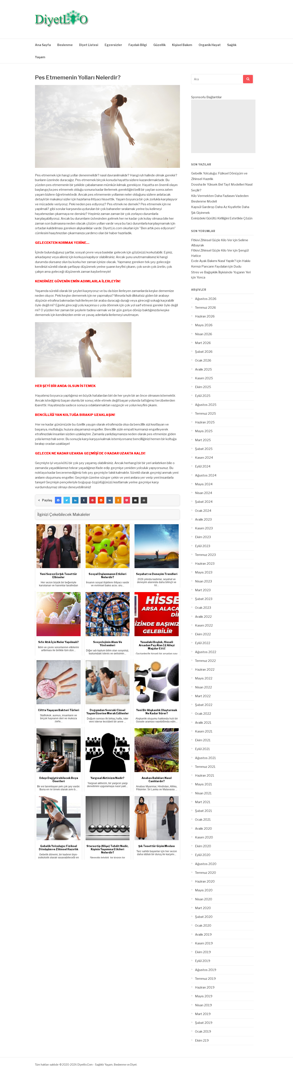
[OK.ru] (118, 500)
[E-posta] (135, 500)
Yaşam (40, 57)
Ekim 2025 (203, 387)
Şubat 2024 (204, 502)
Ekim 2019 (203, 952)
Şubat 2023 (203, 599)
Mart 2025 (203, 440)
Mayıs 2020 (204, 890)
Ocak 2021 (203, 820)
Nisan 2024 (203, 493)
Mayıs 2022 (203, 678)
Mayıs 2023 (203, 572)
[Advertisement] (223, 126)
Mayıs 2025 (204, 431)
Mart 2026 (203, 343)
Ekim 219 (202, 1040)
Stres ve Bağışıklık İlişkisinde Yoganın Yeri (221, 272)
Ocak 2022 (203, 714)
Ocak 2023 (203, 608)
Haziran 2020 (205, 881)
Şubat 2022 (203, 705)
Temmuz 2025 (205, 413)
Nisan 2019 (203, 1005)
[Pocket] (126, 500)
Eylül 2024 (202, 466)
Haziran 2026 (205, 316)
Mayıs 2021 (203, 784)
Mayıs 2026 (204, 325)
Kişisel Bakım (182, 45)
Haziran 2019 (204, 987)
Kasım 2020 (204, 837)
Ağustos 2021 (205, 758)
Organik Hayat (210, 45)
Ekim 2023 (203, 537)
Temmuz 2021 (205, 767)
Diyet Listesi (88, 45)
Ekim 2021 (203, 740)
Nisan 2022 (203, 687)
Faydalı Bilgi (137, 45)
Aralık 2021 (203, 723)
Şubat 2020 (204, 917)
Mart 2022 (203, 696)
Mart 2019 (203, 1014)
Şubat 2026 (204, 352)
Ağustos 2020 (205, 864)
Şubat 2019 (203, 1023)
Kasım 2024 (204, 458)
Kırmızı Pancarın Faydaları (209, 266)
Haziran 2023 (204, 564)
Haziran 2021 (204, 775)
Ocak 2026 (203, 360)
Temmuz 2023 (205, 555)
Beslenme (65, 45)
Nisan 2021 (203, 793)
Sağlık (231, 45)
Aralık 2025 (203, 369)
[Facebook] (58, 500)
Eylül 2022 (202, 643)
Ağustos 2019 (205, 970)
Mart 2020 (203, 908)
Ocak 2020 (203, 926)
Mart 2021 (202, 802)
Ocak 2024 (203, 511)
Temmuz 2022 (205, 661)
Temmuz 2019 (205, 979)
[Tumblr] (83, 500)
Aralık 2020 (203, 829)
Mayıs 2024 (204, 484)
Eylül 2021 (202, 749)
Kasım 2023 (204, 528)
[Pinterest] (92, 500)
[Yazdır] (143, 500)
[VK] (109, 500)
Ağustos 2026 (205, 299)
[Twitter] (66, 500)
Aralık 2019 (203, 935)
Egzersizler (113, 45)
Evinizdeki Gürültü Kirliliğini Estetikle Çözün (221, 218)
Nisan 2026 (203, 334)
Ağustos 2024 (205, 475)
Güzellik (159, 45)
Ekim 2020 (203, 846)
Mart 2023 (203, 590)
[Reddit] (101, 500)
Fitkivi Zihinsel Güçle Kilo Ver (211, 240)
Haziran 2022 (204, 669)
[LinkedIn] (75, 500)
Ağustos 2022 (205, 652)
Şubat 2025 (204, 449)
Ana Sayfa (43, 45)
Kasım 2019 (204, 943)
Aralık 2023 (203, 519)
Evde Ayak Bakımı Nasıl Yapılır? (213, 261)
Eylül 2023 (202, 546)
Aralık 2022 (203, 617)
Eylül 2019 (202, 961)
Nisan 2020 (203, 899)
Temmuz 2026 (205, 308)
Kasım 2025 (204, 378)
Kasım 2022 (204, 625)
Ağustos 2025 (205, 405)
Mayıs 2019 (203, 996)
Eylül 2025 (202, 396)
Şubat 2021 (203, 811)
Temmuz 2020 (205, 873)
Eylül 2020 (202, 855)
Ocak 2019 (203, 1031)
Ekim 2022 (203, 634)
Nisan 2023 (203, 581)
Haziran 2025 (205, 422)
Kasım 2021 (204, 731)
